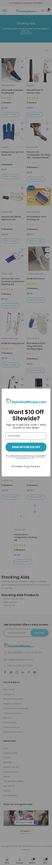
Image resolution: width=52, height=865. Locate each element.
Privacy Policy (31, 458)
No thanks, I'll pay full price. (26, 466)
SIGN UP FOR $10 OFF (26, 447)
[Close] (47, 392)
